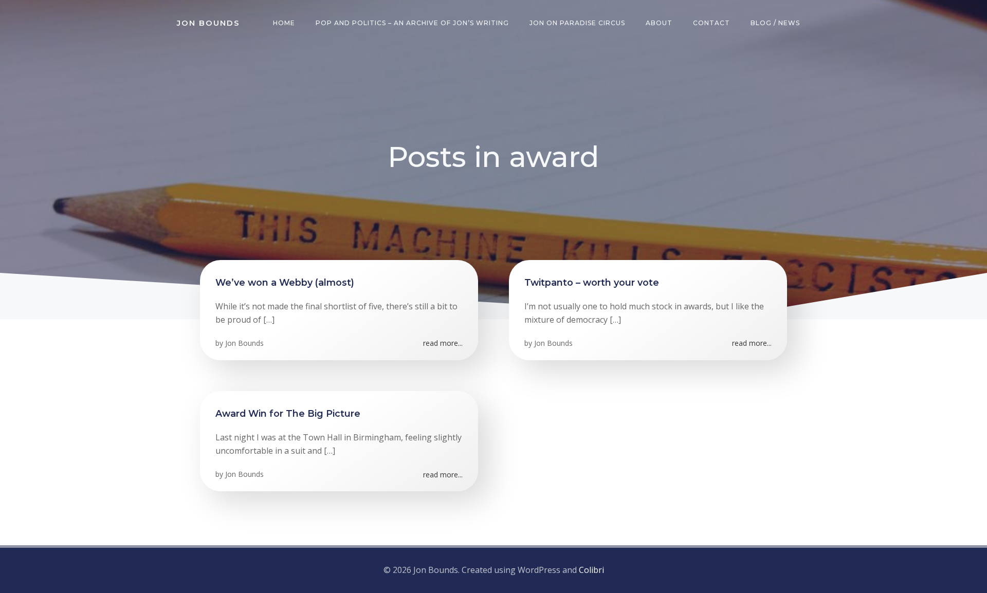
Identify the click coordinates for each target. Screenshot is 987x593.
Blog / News (775, 23)
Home (284, 23)
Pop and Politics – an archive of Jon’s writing (412, 23)
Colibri (591, 570)
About (659, 23)
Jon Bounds (244, 343)
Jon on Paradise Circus (577, 23)
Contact (711, 23)
